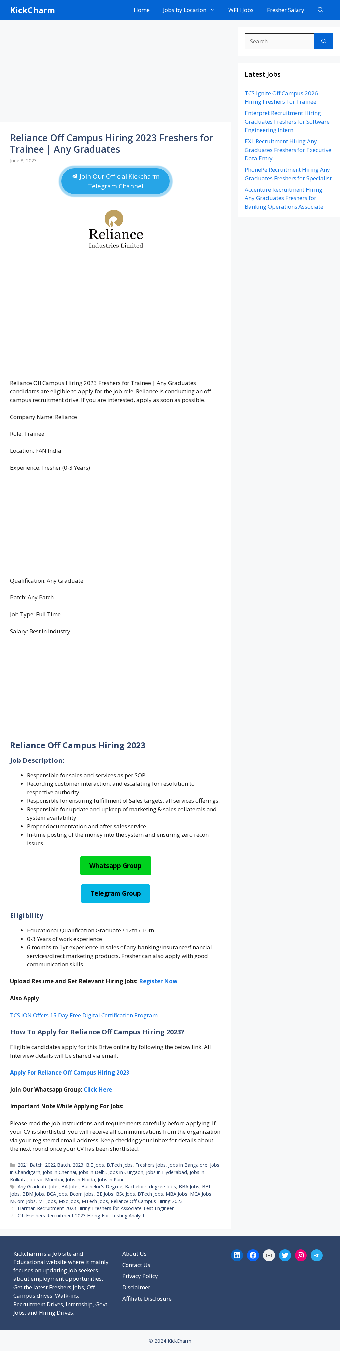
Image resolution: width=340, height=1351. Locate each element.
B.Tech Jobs (120, 1165)
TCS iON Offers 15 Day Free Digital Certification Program (84, 1015)
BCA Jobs (57, 1194)
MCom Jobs (23, 1201)
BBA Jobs (189, 1186)
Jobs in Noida (80, 1179)
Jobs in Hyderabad (166, 1172)
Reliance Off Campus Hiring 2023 (147, 1201)
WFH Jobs (241, 10)
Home (142, 10)
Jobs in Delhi (92, 1172)
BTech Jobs (150, 1194)
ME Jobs (47, 1201)
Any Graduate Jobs (38, 1186)
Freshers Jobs (150, 1165)
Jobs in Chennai (59, 1172)
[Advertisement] (115, 73)
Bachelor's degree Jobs (150, 1186)
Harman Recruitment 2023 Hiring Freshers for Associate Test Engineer (96, 1208)
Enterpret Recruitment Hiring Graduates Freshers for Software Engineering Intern (287, 121)
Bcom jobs (82, 1194)
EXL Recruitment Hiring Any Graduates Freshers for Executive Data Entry (288, 149)
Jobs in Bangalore (187, 1165)
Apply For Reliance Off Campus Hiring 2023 (69, 1072)
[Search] (323, 41)
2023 (78, 1165)
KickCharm (32, 10)
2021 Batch (30, 1165)
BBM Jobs (33, 1194)
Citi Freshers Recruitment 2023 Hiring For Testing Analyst (81, 1215)
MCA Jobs (200, 1194)
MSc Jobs (69, 1201)
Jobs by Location (184, 10)
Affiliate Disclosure (147, 1298)
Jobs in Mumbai (46, 1179)
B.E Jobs (95, 1165)
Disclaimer (136, 1287)
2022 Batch (57, 1165)
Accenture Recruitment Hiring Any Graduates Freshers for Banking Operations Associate (284, 198)
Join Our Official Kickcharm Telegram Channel (119, 181)
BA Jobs (70, 1186)
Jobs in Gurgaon (125, 1172)
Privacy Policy (140, 1276)
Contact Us (136, 1264)
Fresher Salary (285, 10)
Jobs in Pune (111, 1179)
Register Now (158, 981)
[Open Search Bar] (320, 10)
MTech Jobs (95, 1201)
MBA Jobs (176, 1194)
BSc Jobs (125, 1194)
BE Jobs (104, 1194)
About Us (134, 1253)
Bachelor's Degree (101, 1186)
